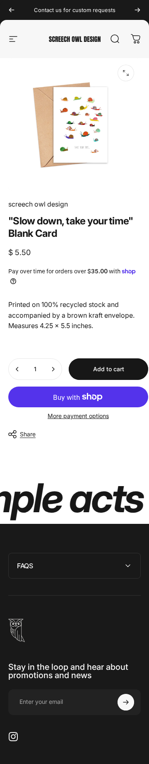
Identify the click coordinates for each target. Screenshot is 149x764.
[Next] (137, 10)
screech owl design (38, 204)
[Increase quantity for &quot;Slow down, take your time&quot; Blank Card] (53, 369)
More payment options (78, 415)
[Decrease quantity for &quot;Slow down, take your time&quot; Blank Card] (17, 369)
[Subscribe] (126, 702)
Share (28, 434)
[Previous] (11, 10)
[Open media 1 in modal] (126, 73)
